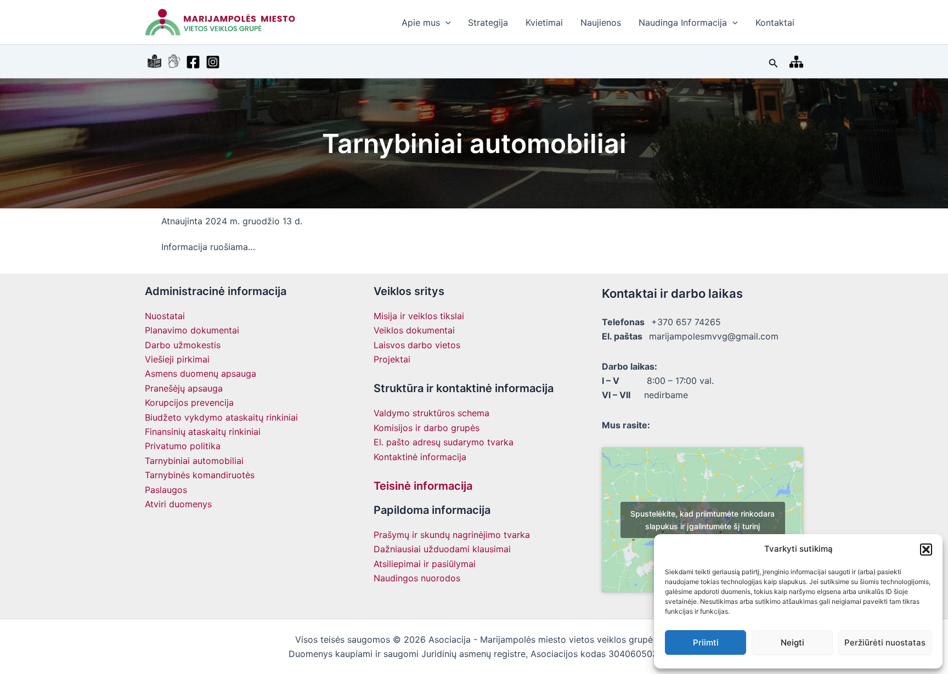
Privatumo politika (183, 445)
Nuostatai (165, 315)
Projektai (392, 359)
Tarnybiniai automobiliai (194, 460)
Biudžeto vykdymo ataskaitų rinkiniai (221, 417)
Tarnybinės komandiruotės (200, 474)
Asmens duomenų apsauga (200, 373)
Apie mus (421, 22)
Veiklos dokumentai (414, 330)
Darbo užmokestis (183, 344)
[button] (926, 549)
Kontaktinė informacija (420, 456)
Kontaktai (774, 22)
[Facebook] (193, 62)
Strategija (488, 22)
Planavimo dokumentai (192, 330)
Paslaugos (166, 489)
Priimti (706, 642)
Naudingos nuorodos (417, 578)
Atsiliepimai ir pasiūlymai (425, 563)
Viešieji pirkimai (177, 359)
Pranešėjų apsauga (184, 388)
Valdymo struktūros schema (431, 412)
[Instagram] (213, 62)
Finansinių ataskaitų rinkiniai (203, 431)
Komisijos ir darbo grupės (426, 427)
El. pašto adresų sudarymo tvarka (444, 442)
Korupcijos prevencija (189, 402)
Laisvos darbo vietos (417, 344)
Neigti (792, 642)
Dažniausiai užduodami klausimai (442, 548)
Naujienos (600, 22)
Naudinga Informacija (683, 22)
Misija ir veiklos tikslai (419, 315)
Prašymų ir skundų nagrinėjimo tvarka (452, 534)
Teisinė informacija (423, 485)
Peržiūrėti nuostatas (885, 642)
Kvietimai (544, 22)
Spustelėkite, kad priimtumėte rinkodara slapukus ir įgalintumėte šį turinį (702, 520)
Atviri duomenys (178, 504)
